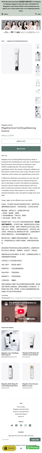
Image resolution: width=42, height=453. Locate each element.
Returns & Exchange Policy (21, 411)
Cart (39, 14)
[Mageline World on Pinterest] (21, 426)
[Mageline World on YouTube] (30, 426)
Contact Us (21, 416)
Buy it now (21, 149)
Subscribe (35, 440)
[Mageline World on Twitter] (12, 426)
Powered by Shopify (31, 445)
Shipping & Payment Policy (21, 409)
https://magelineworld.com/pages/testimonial (26, 298)
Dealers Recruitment (21, 414)
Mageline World (20, 445)
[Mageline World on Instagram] (25, 426)
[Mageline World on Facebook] (16, 426)
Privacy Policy (21, 407)
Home (2, 41)
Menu (6, 14)
